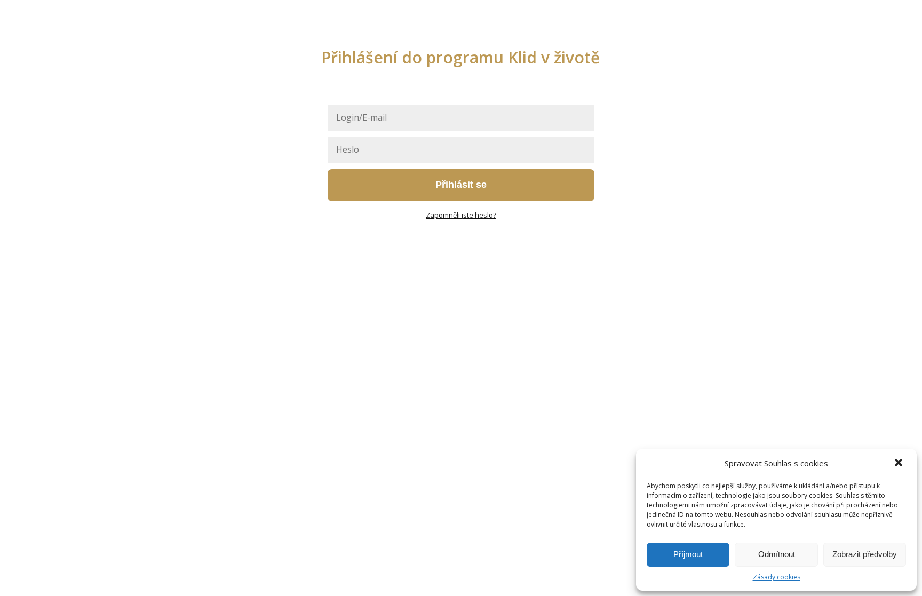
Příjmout (688, 554)
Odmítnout (776, 554)
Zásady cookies (776, 577)
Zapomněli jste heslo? (461, 215)
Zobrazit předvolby (864, 554)
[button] (899, 463)
